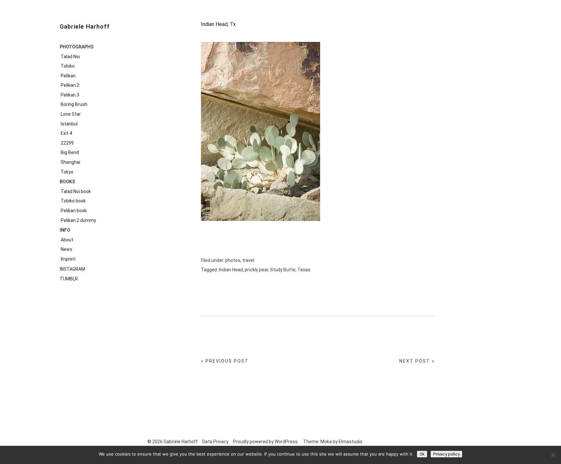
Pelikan (68, 75)
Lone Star (71, 114)
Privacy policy (446, 454)
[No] (553, 455)
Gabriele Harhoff (85, 26)
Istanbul (69, 123)
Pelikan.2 (70, 85)
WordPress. (287, 441)
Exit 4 (66, 133)
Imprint (68, 259)
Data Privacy (215, 441)
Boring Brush (74, 104)
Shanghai (70, 162)
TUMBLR (69, 278)
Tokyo (67, 171)
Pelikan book (74, 210)
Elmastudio (350, 441)
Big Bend (70, 152)
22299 (67, 143)
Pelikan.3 (70, 94)
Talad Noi (70, 56)
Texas (303, 269)
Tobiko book (73, 200)
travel (248, 260)
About (67, 239)
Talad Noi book (76, 191)
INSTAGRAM (72, 269)
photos (232, 260)
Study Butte (282, 269)
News (66, 249)
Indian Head (231, 269)
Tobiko (68, 66)
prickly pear (256, 269)
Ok (422, 454)
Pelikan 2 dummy (78, 220)
